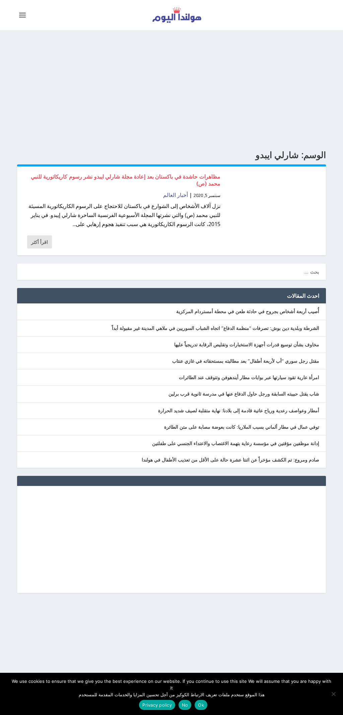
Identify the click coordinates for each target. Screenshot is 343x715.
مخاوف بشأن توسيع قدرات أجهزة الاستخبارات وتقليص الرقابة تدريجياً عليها (246, 344)
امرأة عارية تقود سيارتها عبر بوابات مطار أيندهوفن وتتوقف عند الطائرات (249, 377)
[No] (334, 694)
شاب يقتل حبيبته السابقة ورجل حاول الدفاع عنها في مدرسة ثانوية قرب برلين (243, 393)
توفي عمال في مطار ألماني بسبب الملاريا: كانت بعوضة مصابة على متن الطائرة (241, 427)
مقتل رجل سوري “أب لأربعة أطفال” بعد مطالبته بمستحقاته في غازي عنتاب (245, 361)
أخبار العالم (175, 195)
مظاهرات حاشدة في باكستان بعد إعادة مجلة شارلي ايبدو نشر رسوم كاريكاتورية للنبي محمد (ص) (125, 180)
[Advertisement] (171, 90)
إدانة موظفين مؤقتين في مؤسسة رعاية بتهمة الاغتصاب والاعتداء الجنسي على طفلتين (235, 443)
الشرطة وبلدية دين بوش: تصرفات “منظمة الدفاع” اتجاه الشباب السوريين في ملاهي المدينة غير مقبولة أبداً (215, 328)
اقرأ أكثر (39, 242)
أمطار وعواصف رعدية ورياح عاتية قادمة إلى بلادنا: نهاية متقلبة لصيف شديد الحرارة (238, 410)
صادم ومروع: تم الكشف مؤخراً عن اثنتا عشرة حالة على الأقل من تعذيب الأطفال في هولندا (230, 459)
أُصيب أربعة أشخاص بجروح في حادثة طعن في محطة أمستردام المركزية (247, 311)
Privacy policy (157, 705)
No (185, 705)
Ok (201, 705)
